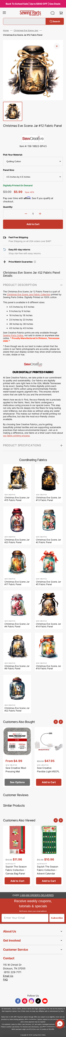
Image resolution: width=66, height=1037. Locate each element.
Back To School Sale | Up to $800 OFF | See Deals (33, 3)
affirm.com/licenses (48, 1027)
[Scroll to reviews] (33, 131)
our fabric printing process (16, 435)
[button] (4, 13)
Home (6, 30)
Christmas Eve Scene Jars (26, 30)
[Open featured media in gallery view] (57, 46)
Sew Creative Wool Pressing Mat (16, 769)
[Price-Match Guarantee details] (34, 261)
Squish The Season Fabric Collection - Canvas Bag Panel (16, 870)
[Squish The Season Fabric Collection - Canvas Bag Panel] (17, 856)
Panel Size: (8, 170)
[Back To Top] (61, 1032)
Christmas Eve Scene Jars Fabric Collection (28, 294)
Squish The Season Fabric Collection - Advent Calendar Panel (47, 872)
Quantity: (8, 207)
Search (56, 21)
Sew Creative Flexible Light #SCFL (48, 769)
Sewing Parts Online (13, 335)
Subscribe (57, 918)
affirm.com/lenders (31, 1019)
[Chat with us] (52, 13)
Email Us (8, 975)
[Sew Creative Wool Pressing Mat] (17, 757)
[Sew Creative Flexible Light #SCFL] (49, 757)
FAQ (5, 979)
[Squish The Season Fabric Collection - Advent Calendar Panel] (49, 856)
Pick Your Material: (13, 154)
